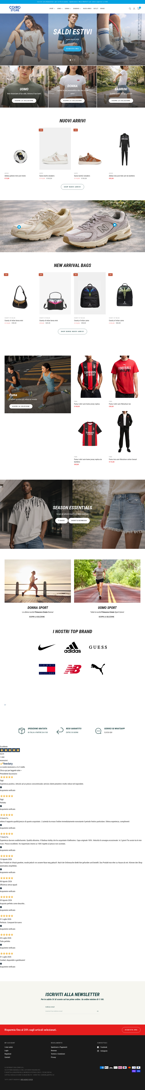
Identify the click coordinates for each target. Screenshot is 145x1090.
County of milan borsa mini (14, 321)
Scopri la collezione (24, 100)
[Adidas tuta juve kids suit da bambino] (125, 149)
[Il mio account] (134, 8)
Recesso (54, 1051)
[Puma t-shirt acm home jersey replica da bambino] (90, 432)
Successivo (13, 774)
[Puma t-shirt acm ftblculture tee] (125, 377)
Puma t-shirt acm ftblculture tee (120, 404)
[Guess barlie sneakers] (55, 149)
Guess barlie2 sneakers (82, 176)
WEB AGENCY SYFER (27, 1079)
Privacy (53, 1057)
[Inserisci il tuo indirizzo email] (97, 1011)
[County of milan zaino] (90, 293)
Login (6, 1051)
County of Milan (10, 318)
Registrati (8, 1054)
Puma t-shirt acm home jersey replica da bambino (88, 460)
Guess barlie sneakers (46, 176)
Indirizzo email (49, 1007)
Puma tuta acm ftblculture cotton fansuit (123, 459)
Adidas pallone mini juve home (15, 176)
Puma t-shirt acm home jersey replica (87, 404)
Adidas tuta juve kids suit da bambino (122, 176)
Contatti (7, 1057)
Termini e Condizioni (58, 1054)
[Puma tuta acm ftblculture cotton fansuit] (125, 432)
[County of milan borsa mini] (20, 293)
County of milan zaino (81, 321)
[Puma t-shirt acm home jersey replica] (90, 377)
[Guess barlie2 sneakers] (90, 149)
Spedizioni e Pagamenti (59, 1047)
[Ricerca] (130, 8)
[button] (72, 51)
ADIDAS (7, 173)
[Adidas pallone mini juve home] (20, 149)
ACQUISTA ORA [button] (131, 1030)
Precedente (4, 774)
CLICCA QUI (108, 732)
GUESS (41, 173)
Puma (75, 401)
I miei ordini (9, 1047)
